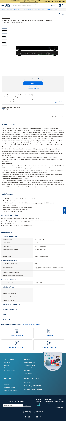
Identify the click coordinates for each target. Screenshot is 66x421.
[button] (64, 210)
